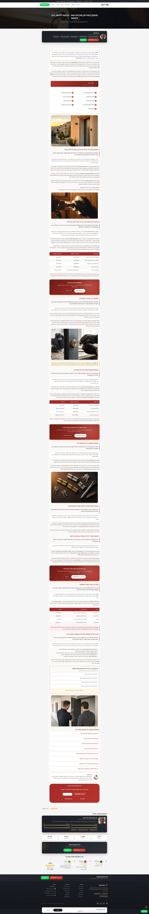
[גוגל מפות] (104, 903)
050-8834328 (79, 58)
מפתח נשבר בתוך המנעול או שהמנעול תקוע (88, 678)
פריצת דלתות (81, 886)
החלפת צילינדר (80, 896)
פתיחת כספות (81, 892)
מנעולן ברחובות (66, 890)
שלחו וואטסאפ (69, 290)
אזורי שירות (67, 4)
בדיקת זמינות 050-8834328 (78, 576)
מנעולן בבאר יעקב (66, 886)
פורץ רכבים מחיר (90, 326)
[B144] (98, 903)
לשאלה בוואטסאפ (68, 435)
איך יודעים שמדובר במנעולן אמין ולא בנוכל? (88, 768)
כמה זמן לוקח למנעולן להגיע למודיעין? (89, 733)
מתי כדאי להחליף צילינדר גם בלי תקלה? (88, 763)
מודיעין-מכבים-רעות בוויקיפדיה (84, 554)
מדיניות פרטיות (80, 911)
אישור (58, 910)
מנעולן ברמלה (67, 894)
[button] (106, 866)
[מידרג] (101, 903)
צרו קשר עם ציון (76, 798)
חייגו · (92, 39)
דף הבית (78, 4)
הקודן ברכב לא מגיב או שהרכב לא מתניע (89, 686)
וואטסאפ (82, 39)
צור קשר (53, 4)
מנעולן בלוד (55, 561)
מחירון (62, 4)
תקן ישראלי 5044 (87, 524)
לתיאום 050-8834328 (80, 435)
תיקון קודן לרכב (78, 320)
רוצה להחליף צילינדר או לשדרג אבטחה (89, 682)
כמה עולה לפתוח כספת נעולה (67, 469)
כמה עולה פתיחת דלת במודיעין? (90, 738)
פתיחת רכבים (81, 888)
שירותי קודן (81, 890)
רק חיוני (48, 910)
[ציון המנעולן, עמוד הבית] (105, 4)
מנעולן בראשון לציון (66, 888)
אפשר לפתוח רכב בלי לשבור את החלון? (89, 758)
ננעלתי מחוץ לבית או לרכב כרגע (91, 674)
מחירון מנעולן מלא (55, 275)
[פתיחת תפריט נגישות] (146, 907)
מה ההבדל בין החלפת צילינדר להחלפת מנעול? (87, 753)
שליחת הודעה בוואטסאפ (50, 888)
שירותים (73, 4)
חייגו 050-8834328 (80, 290)
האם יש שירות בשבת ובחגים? (91, 748)
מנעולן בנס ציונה (66, 896)
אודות (58, 4)
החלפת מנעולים (80, 894)
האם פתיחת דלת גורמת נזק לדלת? (90, 743)
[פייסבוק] (107, 903)
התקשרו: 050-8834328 (80, 794)
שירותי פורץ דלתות (71, 249)
